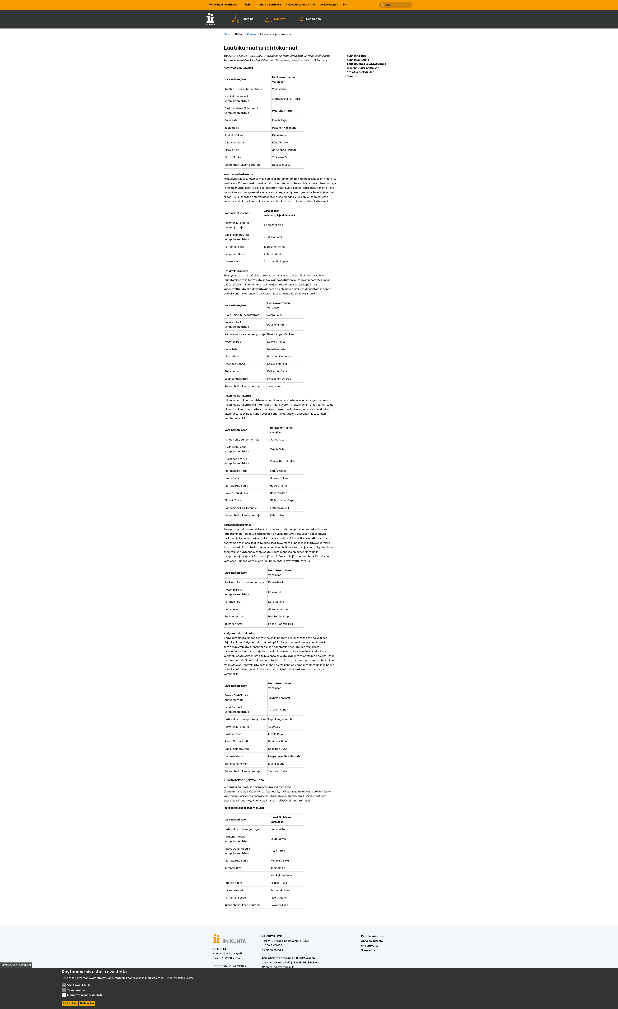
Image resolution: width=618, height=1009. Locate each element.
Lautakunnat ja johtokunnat (366, 64)
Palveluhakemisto (372, 936)
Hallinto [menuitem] (280, 19)
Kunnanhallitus (356, 55)
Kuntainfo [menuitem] (313, 19)
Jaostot (352, 76)
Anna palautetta (270, 4)
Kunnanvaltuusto (358, 59)
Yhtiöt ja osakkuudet (360, 72)
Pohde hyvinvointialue (222, 4)
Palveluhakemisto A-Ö (300, 4)
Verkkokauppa (329, 4)
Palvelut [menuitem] (247, 19)
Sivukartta (368, 950)
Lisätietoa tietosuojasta (180, 978)
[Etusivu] (212, 19)
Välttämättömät (79, 985)
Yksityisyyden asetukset (16, 965)
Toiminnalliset (77, 990)
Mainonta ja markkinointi (84, 995)
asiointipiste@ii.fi (273, 950)
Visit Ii (248, 4)
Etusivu (228, 34)
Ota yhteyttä (370, 945)
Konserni (252, 34)
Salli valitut (69, 1003)
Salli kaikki (87, 1003)
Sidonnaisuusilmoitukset (363, 68)
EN (344, 4)
